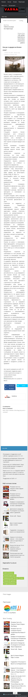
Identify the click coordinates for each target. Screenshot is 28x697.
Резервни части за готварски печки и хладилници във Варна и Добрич (17, 496)
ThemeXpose (24, 696)
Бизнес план (17, 52)
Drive (21, 578)
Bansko (11, 573)
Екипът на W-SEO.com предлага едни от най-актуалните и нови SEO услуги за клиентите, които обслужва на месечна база (14, 473)
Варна (14, 613)
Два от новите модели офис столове (16, 524)
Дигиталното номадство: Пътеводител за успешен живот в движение (17, 510)
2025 (5, 573)
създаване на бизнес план (10, 54)
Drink (17, 578)
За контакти (12, 5)
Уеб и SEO (4, 5)
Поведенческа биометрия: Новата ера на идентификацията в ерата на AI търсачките (13, 460)
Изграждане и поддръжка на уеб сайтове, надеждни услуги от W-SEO (13, 455)
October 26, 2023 (9, 52)
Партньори (22, 2)
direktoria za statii (8, 578)
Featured (6, 581)
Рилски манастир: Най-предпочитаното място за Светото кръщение (17, 555)
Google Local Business (9, 584)
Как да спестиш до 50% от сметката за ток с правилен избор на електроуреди (17, 548)
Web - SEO (17, 696)
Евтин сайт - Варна (15, 516)
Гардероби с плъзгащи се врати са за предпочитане (17, 531)
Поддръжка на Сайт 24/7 (10, 478)
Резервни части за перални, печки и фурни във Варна (16, 488)
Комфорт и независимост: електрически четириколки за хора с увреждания (17, 503)
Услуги (15, 2)
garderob (13, 581)
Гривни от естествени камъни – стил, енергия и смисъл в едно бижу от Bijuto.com (17, 539)
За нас (9, 2)
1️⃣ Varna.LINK (6, 694)
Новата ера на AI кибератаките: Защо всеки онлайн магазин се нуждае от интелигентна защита (13, 466)
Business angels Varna (9, 575)
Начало (3, 2)
